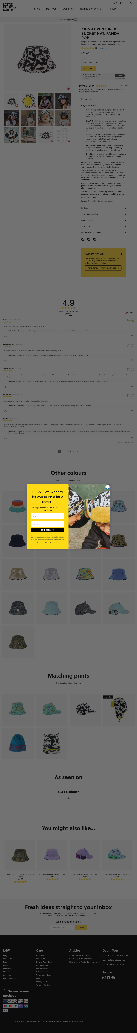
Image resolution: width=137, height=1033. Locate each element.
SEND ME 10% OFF (47, 530)
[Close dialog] (107, 487)
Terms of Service (54, 542)
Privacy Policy (45, 542)
